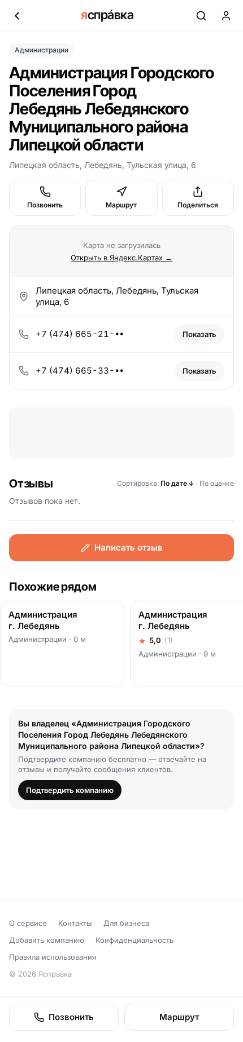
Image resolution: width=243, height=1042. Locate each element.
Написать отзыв (128, 547)
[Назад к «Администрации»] (17, 15)
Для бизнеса (126, 923)
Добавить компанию (46, 940)
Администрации (41, 50)
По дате (177, 483)
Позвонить (45, 205)
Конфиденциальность (134, 940)
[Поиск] (201, 15)
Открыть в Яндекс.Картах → (121, 257)
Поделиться (197, 205)
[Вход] (226, 15)
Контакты (75, 923)
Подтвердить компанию (70, 790)
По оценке (216, 483)
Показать (199, 334)
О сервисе (28, 923)
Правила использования (52, 956)
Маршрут (121, 205)
